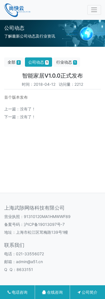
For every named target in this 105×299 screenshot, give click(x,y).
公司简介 (89, 292)
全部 (14, 62)
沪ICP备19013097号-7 (44, 224)
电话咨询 (19, 292)
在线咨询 (54, 292)
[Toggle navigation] (94, 10)
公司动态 (38, 62)
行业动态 (66, 62)
